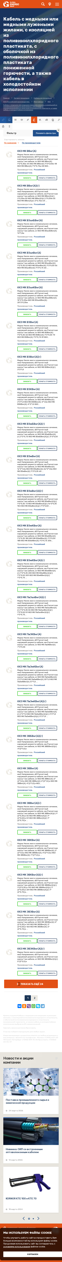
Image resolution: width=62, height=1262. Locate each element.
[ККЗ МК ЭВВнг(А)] (9, 772)
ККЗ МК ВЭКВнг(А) (28, 389)
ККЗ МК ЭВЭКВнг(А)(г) (30, 948)
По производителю (31, 143)
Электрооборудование (9, 126)
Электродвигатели (3, 126)
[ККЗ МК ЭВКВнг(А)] (9, 843)
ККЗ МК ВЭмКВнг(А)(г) (31, 560)
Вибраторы (22, 120)
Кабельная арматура (28, 120)
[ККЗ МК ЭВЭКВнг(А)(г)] (9, 952)
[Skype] (38, 1006)
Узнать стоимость (47, 178)
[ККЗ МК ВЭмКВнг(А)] (9, 529)
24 (41, 984)
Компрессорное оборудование (46, 120)
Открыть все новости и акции (57, 1058)
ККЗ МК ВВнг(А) (26, 151)
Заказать (27, 178)
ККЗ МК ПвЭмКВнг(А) (30, 666)
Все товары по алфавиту (3, 120)
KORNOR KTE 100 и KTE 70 (21, 1198)
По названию (10, 143)
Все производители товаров (9, 120)
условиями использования (16, 1246)
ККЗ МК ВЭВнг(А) (27, 322)
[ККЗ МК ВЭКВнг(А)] (9, 393)
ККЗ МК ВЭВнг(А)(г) (29, 356)
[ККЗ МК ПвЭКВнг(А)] (9, 638)
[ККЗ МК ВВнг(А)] (9, 154)
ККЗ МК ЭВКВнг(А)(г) (30, 874)
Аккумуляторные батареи (15, 120)
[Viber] (29, 1006)
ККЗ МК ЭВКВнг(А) (28, 840)
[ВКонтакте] (19, 1006)
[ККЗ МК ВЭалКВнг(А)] (9, 291)
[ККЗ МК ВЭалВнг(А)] (9, 256)
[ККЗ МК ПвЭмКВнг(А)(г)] (9, 705)
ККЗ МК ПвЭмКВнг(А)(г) (31, 701)
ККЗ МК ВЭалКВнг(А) (30, 287)
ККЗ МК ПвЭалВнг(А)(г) (31, 597)
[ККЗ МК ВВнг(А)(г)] (9, 189)
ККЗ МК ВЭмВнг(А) (28, 456)
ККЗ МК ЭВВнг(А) (27, 768)
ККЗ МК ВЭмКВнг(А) (29, 525)
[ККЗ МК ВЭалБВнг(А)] (9, 224)
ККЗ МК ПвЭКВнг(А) (29, 634)
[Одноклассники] (24, 1006)
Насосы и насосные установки (53, 120)
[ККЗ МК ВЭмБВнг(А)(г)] (9, 427)
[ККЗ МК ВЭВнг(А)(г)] (9, 360)
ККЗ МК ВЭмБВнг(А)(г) (31, 423)
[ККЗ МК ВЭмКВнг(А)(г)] (9, 564)
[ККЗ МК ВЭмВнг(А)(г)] (9, 494)
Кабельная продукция (34, 120)
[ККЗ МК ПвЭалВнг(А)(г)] (9, 601)
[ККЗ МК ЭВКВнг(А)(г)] (9, 878)
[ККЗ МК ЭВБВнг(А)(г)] (9, 739)
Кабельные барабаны (40, 120)
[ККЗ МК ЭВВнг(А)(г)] (9, 806)
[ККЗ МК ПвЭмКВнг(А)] (9, 670)
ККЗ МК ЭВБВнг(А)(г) (30, 736)
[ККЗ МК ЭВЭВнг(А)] (9, 915)
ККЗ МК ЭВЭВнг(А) (28, 911)
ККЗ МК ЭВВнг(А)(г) (29, 803)
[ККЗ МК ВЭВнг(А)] (9, 326)
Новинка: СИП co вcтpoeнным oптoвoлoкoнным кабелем (24, 1151)
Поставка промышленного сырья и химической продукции (27, 1101)
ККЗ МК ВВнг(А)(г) (28, 185)
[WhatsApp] (33, 1006)
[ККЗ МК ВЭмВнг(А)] (9, 460)
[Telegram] (43, 1006)
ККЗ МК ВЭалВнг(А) (29, 252)
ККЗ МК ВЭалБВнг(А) (30, 220)
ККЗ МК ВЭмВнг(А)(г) (30, 490)
